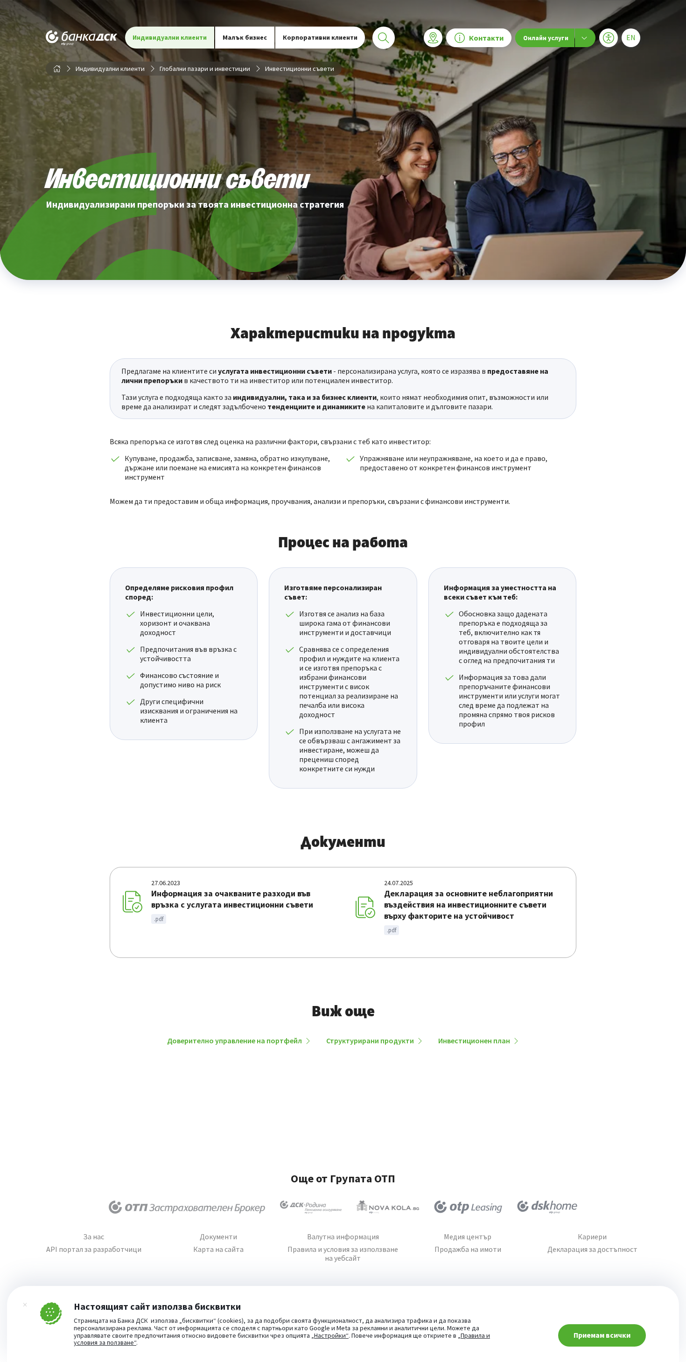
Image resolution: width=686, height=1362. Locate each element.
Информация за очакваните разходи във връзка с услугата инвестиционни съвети (232, 899)
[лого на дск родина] (311, 1207)
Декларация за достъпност (592, 1249)
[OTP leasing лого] (468, 1207)
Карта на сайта (218, 1249)
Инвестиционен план (474, 1040)
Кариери (592, 1236)
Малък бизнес (245, 37)
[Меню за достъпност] (608, 37)
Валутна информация (343, 1236)
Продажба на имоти (467, 1249)
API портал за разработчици (93, 1249)
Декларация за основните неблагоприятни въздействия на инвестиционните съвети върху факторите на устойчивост (468, 904)
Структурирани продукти (370, 1040)
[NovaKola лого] (388, 1207)
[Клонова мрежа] (433, 37)
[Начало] (57, 68)
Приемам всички (602, 1335)
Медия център (467, 1236)
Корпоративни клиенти (320, 37)
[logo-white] (82, 37)
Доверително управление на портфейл (234, 1040)
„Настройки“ (330, 1336)
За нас (93, 1236)
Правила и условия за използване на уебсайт (342, 1254)
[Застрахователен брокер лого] (187, 1207)
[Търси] (383, 38)
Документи (218, 1236)
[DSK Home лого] (547, 1207)
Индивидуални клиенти (170, 37)
